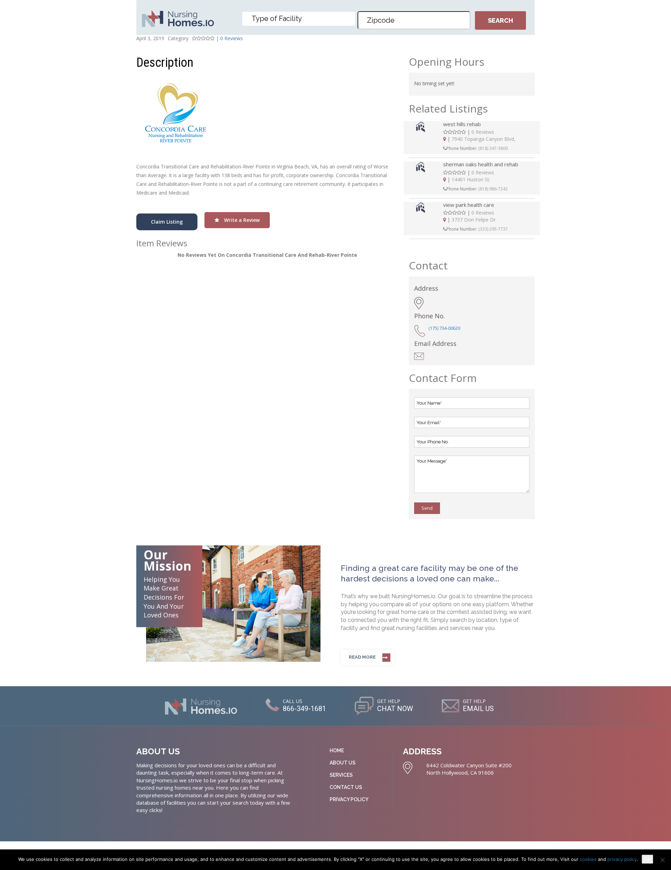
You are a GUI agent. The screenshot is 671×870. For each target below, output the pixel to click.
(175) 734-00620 (444, 328)
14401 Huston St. (471, 179)
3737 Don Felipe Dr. (474, 219)
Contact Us (346, 787)
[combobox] (299, 18)
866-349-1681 (304, 708)
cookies (589, 859)
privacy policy (622, 859)
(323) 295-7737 (493, 229)
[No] (662, 859)
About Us (342, 763)
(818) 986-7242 (493, 189)
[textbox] (300, 18)
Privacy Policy (349, 799)
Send (427, 508)
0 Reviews (231, 38)
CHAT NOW (395, 708)
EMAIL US (478, 708)
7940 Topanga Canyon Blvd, (483, 139)
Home (337, 750)
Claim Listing (167, 221)
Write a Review (241, 220)
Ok (647, 859)
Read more (362, 657)
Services (341, 775)
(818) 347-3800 (493, 148)
